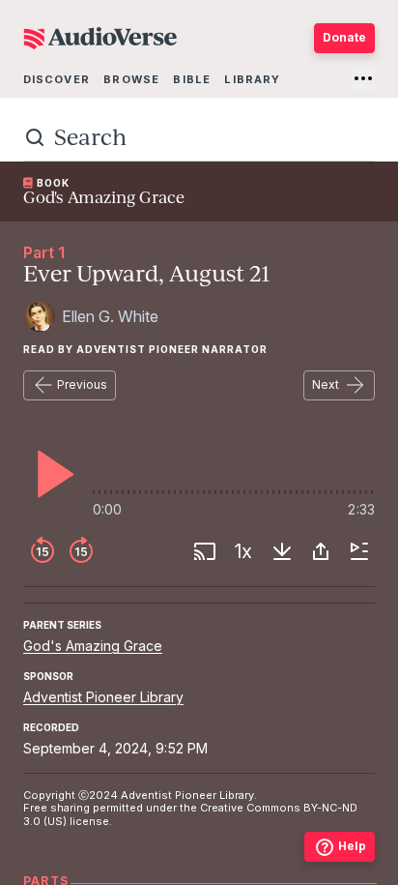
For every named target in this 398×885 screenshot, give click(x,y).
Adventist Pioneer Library (103, 697)
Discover (56, 79)
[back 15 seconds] (42, 551)
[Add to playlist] (359, 551)
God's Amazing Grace (92, 645)
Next (325, 384)
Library (252, 79)
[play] (50, 474)
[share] (320, 551)
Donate (344, 37)
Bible (192, 79)
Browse (131, 79)
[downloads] (282, 551)
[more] (363, 78)
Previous (82, 384)
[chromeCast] (204, 551)
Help (352, 846)
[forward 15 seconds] (81, 551)
